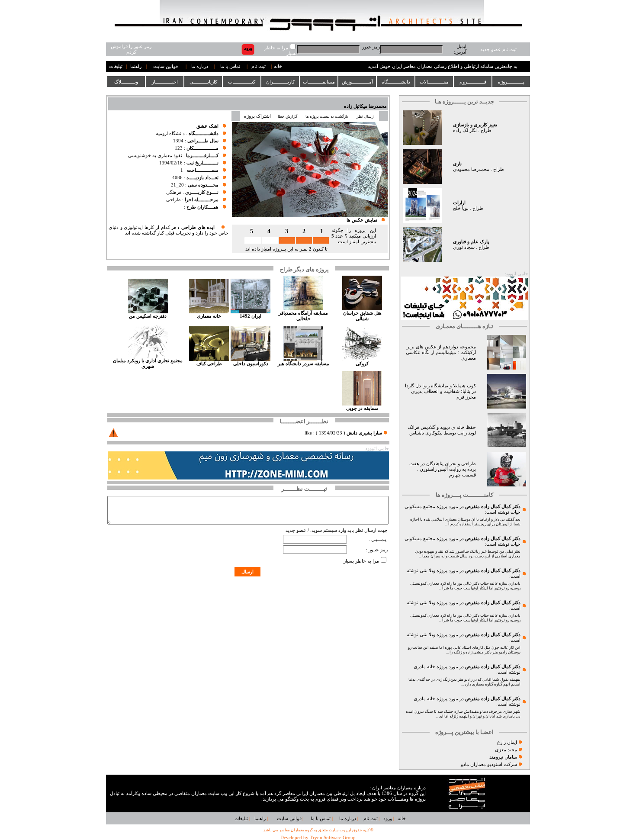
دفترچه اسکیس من (148, 316)
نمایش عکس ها (362, 220)
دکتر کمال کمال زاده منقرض (492, 506)
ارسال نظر (366, 116)
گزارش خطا (287, 116)
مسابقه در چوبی (362, 408)
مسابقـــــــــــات (319, 81)
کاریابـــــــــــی (203, 81)
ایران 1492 (250, 316)
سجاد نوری (464, 247)
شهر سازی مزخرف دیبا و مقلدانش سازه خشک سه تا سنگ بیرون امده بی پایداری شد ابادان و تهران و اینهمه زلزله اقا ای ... (463, 713)
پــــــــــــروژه (511, 81)
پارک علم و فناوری (471, 241)
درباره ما (199, 66)
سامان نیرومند (503, 757)
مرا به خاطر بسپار (361, 561)
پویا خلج (461, 208)
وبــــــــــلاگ (126, 81)
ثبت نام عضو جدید (498, 49)
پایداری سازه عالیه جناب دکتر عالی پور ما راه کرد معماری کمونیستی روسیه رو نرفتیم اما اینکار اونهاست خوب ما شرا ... (465, 585)
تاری (457, 163)
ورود (387, 818)
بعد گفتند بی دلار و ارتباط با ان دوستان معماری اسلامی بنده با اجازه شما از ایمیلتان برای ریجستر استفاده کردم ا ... (465, 521)
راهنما (135, 66)
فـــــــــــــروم (472, 81)
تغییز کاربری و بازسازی (475, 124)
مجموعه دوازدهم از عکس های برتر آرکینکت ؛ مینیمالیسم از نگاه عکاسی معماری (441, 352)
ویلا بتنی (427, 570)
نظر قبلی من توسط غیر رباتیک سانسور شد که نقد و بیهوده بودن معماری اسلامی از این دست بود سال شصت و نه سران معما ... (467, 553)
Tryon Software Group (333, 837)
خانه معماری (209, 316)
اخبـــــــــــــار (165, 81)
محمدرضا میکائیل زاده (365, 106)
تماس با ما (230, 66)
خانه (278, 66)
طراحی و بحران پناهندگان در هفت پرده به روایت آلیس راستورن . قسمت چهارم (442, 469)
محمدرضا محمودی (471, 169)
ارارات (459, 202)
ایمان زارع (507, 742)
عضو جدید (296, 530)
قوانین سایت (165, 66)
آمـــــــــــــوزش (357, 81)
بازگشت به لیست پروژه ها (326, 116)
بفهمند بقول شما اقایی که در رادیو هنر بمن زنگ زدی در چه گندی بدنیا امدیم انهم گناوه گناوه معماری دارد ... (464, 681)
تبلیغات (115, 66)
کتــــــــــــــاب (241, 81)
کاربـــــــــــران (280, 81)
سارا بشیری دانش (364, 433)
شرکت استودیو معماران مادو (489, 764)
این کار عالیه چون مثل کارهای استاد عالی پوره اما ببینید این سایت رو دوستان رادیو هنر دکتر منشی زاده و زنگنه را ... (464, 649)
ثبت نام (258, 66)
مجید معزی (506, 749)
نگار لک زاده (465, 130)
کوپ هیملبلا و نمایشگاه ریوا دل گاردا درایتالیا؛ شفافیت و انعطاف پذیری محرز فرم (440, 391)
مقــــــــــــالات (434, 81)
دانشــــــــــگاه (396, 81)
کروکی (362, 363)
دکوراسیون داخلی (250, 363)
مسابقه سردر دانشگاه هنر (303, 363)
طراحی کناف (209, 363)
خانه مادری (424, 666)
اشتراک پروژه (257, 116)
